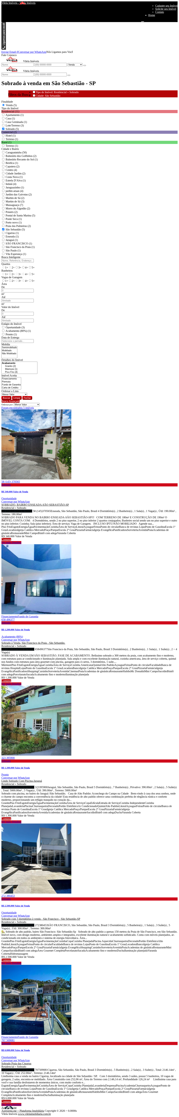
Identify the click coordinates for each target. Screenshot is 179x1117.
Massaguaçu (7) (14, 204)
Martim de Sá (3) (15, 201)
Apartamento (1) (14, 114)
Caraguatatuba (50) (16, 152)
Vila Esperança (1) (16, 254)
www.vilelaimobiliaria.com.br (34, 1113)
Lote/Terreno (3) (15, 125)
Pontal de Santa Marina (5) (20, 215)
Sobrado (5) (12, 128)
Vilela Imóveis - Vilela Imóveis (18, 2)
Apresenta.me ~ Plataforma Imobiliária (22, 1110)
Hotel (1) (11, 135)
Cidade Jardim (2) (15, 173)
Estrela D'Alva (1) (16, 180)
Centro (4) (11, 169)
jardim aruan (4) (14, 190)
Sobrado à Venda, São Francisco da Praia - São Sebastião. (33, 642)
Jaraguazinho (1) (15, 187)
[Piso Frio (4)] (19, 372)
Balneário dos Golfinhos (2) (21, 155)
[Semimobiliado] (9, 347)
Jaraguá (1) (12, 239)
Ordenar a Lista (10, 391)
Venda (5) (11, 105)
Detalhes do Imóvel (12, 359)
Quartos (5, 263)
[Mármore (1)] (19, 369)
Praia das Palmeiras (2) (18, 225)
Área (4, 283)
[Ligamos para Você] (3, 48)
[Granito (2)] (19, 366)
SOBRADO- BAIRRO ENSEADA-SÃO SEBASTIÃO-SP (35, 504)
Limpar (16, 398)
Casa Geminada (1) (16, 121)
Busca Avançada (10, 401)
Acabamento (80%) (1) (18, 330)
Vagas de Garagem (11, 277)
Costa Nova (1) (14, 176)
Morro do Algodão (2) (18, 208)
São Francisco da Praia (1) (20, 246)
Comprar (6, 539)
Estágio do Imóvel (11, 323)
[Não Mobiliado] (9, 353)
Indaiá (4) (11, 183)
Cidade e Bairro (10, 148)
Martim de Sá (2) (15, 197)
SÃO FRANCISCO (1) (19, 243)
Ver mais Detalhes (11, 542)
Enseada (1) (12, 236)
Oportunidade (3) (15, 327)
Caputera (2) (12, 166)
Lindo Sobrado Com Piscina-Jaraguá (21, 780)
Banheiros (7, 270)
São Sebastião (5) (15, 229)
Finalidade (7, 101)
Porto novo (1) (14, 222)
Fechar (27, 398)
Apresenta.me (9, 1107)
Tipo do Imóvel (9, 108)
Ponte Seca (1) (14, 218)
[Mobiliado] (9, 350)
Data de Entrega (10, 337)
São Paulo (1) (13, 250)
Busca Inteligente (10, 257)
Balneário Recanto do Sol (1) (22, 159)
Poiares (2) (11, 211)
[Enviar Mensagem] (68, 75)
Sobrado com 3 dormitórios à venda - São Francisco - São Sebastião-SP (40, 918)
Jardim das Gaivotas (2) (19, 194)
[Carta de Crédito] (11, 387)
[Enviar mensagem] (84, 65)
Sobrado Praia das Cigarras (16, 1063)
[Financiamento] (11, 378)
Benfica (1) (12, 162)
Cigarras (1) (12, 232)
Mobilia (5, 344)
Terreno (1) (12, 139)
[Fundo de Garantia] (11, 384)
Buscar (6, 398)
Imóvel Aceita (9, 375)
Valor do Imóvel (10, 307)
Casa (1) (10, 118)
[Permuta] (11, 381)
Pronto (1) (11, 334)
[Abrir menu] (142, 21)
